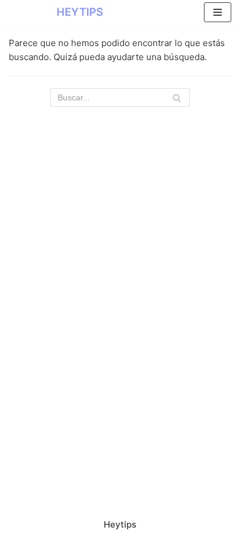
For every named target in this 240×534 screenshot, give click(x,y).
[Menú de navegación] (217, 12)
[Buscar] (177, 97)
